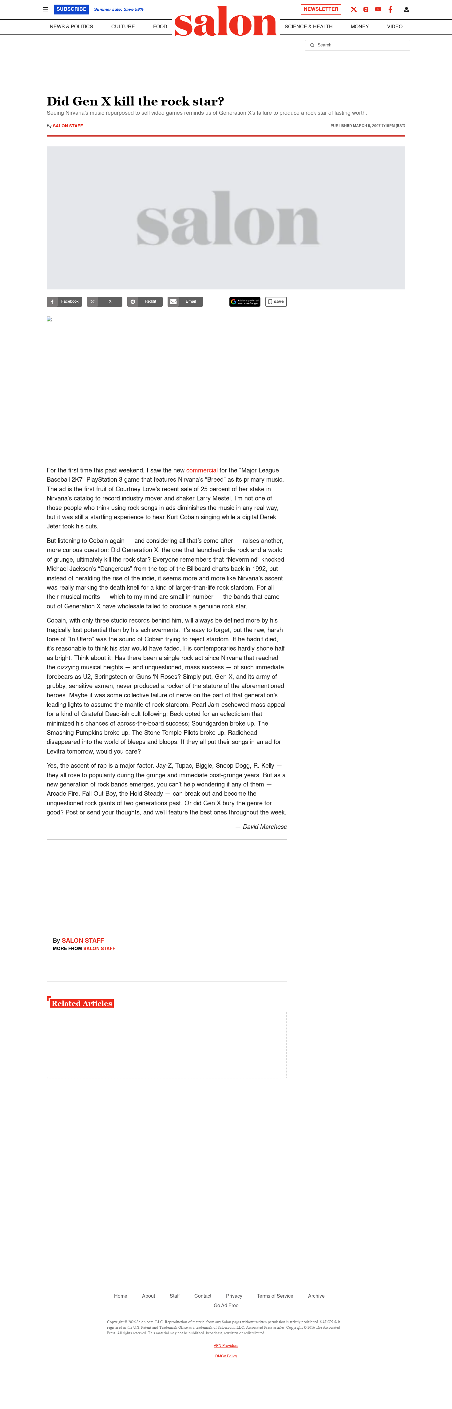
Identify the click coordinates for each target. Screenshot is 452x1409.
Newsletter (321, 9)
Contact (202, 1296)
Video (394, 27)
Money (360, 27)
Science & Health (309, 27)
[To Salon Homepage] (226, 20)
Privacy (234, 1296)
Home (120, 1296)
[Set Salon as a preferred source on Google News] (245, 302)
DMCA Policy (226, 1356)
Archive (316, 1296)
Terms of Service (275, 1296)
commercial (202, 471)
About (148, 1296)
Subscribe (71, 9)
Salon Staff (68, 126)
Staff (175, 1296)
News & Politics (71, 27)
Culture (123, 27)
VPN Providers (226, 1346)
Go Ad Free (226, 1306)
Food (160, 27)
